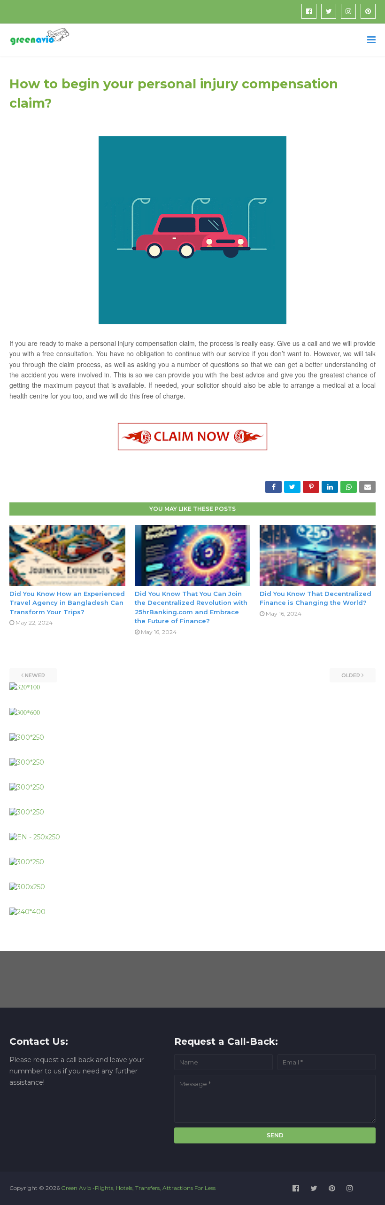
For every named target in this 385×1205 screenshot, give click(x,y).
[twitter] (328, 11)
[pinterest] (368, 11)
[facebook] (308, 11)
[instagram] (348, 11)
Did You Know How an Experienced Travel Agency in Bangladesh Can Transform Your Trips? (67, 603)
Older (350, 675)
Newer (35, 675)
